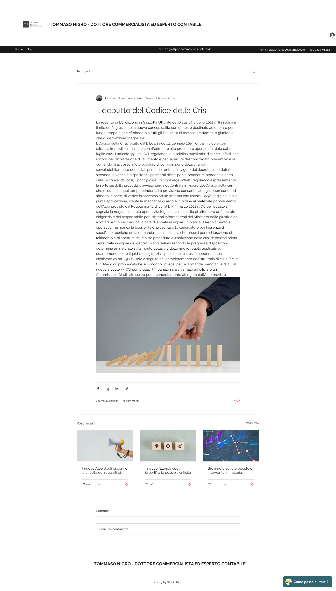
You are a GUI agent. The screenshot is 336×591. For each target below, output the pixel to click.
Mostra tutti (252, 422)
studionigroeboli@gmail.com (287, 49)
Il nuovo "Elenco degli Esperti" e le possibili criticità (168, 470)
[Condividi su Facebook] (98, 389)
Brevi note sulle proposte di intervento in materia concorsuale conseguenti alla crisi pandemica (230, 470)
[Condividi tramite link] (126, 389)
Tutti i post (83, 71)
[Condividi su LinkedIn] (117, 389)
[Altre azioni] (237, 98)
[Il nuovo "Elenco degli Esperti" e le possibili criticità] (168, 445)
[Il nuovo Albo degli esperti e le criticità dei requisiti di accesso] (105, 445)
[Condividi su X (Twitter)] (107, 389)
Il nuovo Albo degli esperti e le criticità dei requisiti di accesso (104, 470)
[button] (254, 71)
